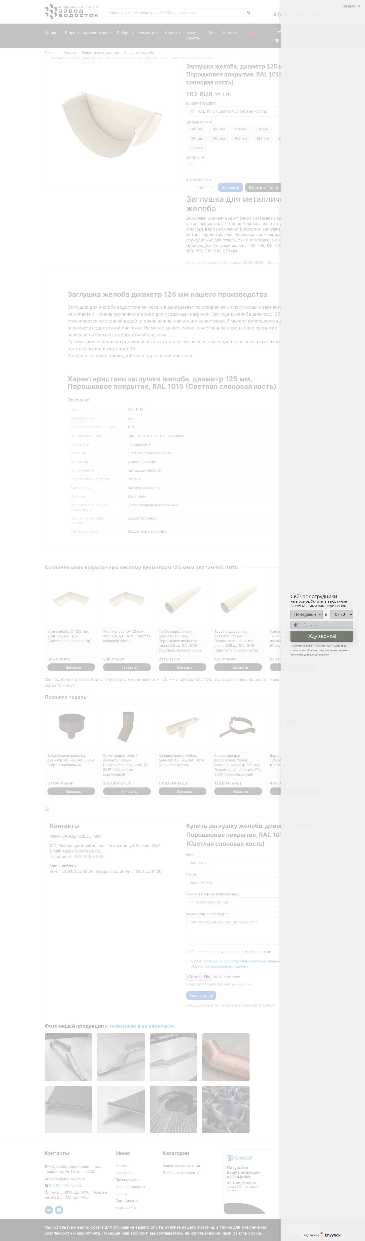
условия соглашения (316, 654)
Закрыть (350, 6)
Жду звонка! (322, 636)
